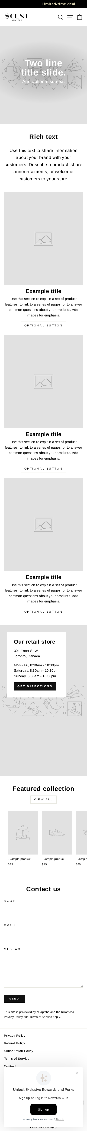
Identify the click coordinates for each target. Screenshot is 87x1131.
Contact (10, 1066)
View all (43, 799)
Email (10, 925)
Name (9, 901)
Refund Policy (14, 1043)
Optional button (43, 325)
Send (14, 998)
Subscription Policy (18, 1051)
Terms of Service (40, 1017)
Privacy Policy (13, 1017)
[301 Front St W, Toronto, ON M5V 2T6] (43, 700)
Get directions (34, 686)
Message (13, 948)
